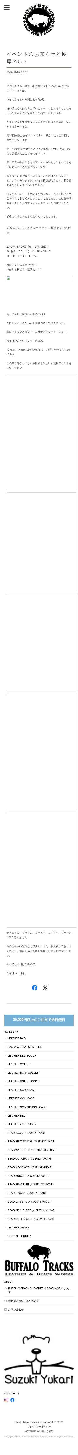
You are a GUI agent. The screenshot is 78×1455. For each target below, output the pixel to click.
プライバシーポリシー (39, 1426)
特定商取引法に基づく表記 (23, 1300)
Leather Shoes (18, 1227)
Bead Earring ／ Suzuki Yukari (29, 1201)
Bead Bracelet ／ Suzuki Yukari (30, 1184)
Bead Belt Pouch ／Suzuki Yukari (31, 1141)
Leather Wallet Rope (23, 1081)
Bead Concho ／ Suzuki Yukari (29, 1158)
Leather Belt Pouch (22, 1055)
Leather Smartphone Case (27, 1107)
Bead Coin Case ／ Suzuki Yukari (31, 1218)
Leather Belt (17, 1115)
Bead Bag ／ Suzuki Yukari (26, 1133)
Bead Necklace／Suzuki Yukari (30, 1167)
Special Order (19, 1236)
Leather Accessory (22, 1124)
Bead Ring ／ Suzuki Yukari (27, 1193)
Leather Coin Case (21, 1098)
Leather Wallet (19, 1064)
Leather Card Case (22, 1089)
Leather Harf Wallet (23, 1072)
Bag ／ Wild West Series (25, 1046)
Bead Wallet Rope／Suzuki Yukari (32, 1150)
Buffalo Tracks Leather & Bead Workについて (39, 1290)
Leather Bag (17, 1038)
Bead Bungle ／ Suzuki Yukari (29, 1175)
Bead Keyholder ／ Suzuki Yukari (31, 1210)
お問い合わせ (16, 1309)
